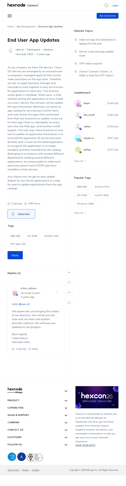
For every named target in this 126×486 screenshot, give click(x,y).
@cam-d (24, 304)
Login (115, 5)
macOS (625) (102, 195)
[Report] (69, 302)
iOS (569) (32, 235)
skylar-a (89, 138)
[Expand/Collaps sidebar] (69, 272)
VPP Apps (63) (18, 243)
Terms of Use (14, 470)
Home (11, 26)
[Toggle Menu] (9, 15)
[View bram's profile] (78, 103)
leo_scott (89, 114)
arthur (87, 149)
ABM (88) (15, 235)
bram (87, 103)
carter (87, 126)
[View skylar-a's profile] (78, 138)
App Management (26, 26)
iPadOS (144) (51, 235)
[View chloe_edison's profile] (15, 293)
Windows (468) (85, 203)
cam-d (19, 49)
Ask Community (107, 15)
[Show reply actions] (57, 292)
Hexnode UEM (24, 54)
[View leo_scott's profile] (78, 115)
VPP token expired (90, 63)
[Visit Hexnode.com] (17, 5)
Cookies (35, 470)
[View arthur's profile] (78, 149)
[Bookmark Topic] (69, 282)
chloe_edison (29, 288)
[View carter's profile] (78, 126)
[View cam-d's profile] (11, 51)
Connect (32, 5)
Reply (15, 255)
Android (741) (102, 186)
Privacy (25, 470)
